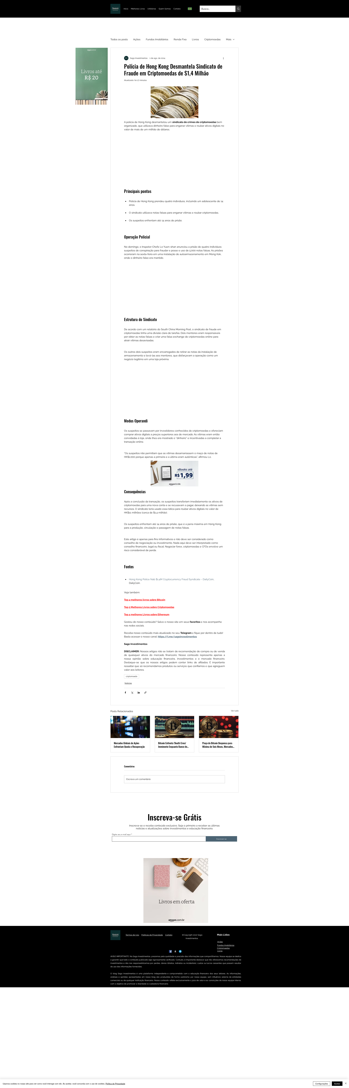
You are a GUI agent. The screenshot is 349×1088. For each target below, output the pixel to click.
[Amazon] (175, 951)
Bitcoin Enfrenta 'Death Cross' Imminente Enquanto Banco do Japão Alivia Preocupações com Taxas (172, 744)
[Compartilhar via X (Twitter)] (132, 692)
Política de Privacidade (115, 1083)
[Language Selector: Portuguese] (191, 8)
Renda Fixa (180, 39)
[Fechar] (345, 1083)
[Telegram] (180, 951)
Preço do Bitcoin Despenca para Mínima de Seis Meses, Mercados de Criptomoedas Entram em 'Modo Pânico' (218, 744)
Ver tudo (235, 711)
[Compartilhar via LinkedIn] (138, 692)
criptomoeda (131, 676)
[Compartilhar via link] (145, 692)
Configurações (321, 1083)
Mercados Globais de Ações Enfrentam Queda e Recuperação (129, 744)
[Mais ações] (223, 58)
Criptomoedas (212, 39)
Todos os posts (119, 39)
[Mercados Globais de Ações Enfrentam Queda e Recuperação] (130, 727)
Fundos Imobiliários (157, 39)
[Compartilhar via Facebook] (125, 692)
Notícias (128, 683)
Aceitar (337, 1083)
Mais (228, 39)
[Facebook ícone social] (170, 951)
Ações (136, 39)
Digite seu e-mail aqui (121, 834)
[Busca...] (238, 9)
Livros (195, 39)
